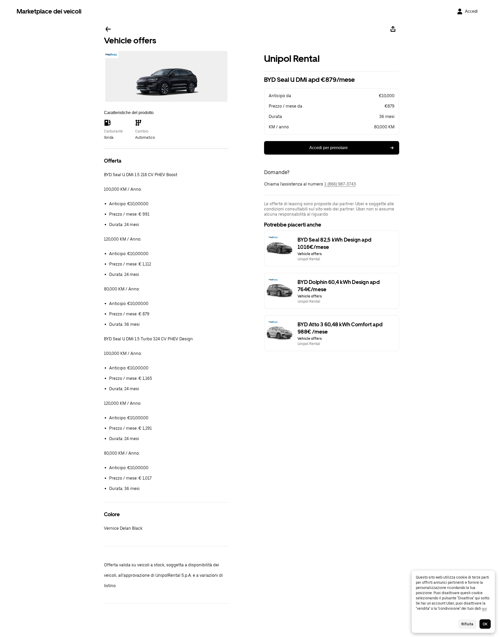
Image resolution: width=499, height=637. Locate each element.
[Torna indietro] (108, 29)
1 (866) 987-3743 (340, 184)
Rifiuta (467, 624)
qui (484, 608)
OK (485, 624)
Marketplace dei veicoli (49, 11)
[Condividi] (393, 29)
